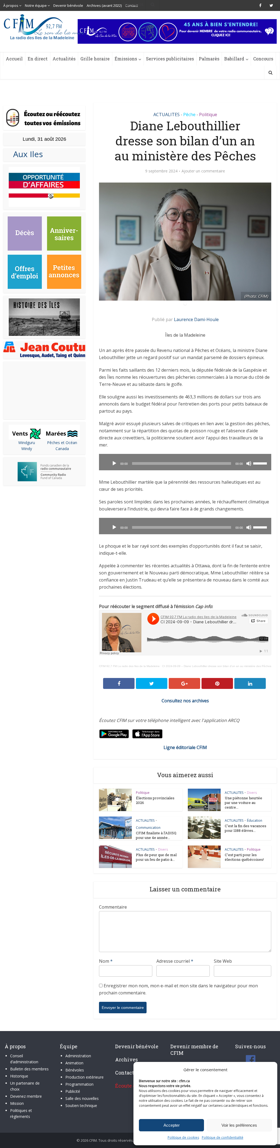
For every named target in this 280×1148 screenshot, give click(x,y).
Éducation (254, 820)
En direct (38, 58)
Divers (252, 792)
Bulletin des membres (29, 1068)
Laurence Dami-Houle (196, 319)
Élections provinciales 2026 (155, 800)
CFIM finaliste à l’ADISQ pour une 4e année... (156, 835)
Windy (26, 448)
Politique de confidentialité (222, 1137)
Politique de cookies (183, 1137)
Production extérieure (84, 1077)
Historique (19, 1076)
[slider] (261, 463)
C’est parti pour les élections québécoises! (244, 857)
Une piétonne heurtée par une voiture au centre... (243, 802)
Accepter (172, 1125)
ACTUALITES (166, 114)
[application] (185, 462)
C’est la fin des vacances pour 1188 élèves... (245, 828)
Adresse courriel (174, 961)
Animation (74, 1062)
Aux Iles (26, 154)
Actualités (63, 58)
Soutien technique (81, 1105)
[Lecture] (114, 463)
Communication (148, 827)
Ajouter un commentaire (203, 171)
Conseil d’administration (24, 1058)
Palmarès (209, 58)
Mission (17, 1103)
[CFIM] (45, 26)
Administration (78, 1055)
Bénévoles (74, 1070)
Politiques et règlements (21, 1113)
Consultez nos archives (185, 701)
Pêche (189, 114)
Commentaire (113, 907)
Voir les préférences (239, 1125)
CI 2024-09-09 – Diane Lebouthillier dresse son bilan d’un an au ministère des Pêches (216, 666)
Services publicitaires (170, 58)
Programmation (79, 1084)
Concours (263, 58)
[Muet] (249, 463)
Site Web (223, 961)
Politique (208, 114)
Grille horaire (95, 58)
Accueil (14, 58)
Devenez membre (26, 1096)
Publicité (72, 1091)
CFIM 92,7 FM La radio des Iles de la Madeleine (129, 666)
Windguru (26, 442)
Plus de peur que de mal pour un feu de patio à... (156, 857)
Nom (106, 961)
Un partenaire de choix (25, 1086)
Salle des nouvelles (82, 1098)
